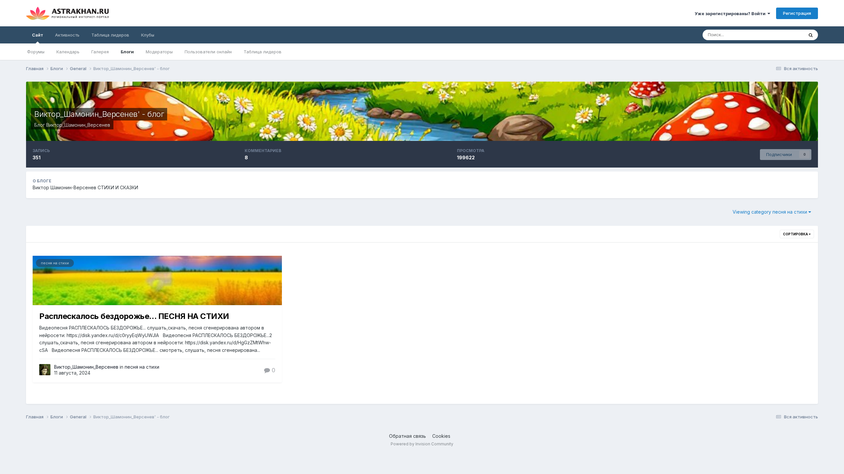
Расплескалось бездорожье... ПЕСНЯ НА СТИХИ (134, 316)
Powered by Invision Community (422, 443)
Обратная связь (407, 436)
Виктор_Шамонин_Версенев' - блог (99, 114)
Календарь (67, 51)
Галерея (100, 51)
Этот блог (785, 34)
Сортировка (796, 234)
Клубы (147, 35)
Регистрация (797, 13)
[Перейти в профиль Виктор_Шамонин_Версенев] (44, 369)
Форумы (36, 51)
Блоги (127, 51)
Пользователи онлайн (208, 51)
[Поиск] (810, 35)
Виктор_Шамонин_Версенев (78, 125)
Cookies (441, 436)
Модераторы (159, 51)
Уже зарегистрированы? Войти (731, 13)
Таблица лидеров (263, 51)
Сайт (37, 35)
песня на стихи (55, 263)
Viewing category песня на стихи (770, 212)
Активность (67, 35)
